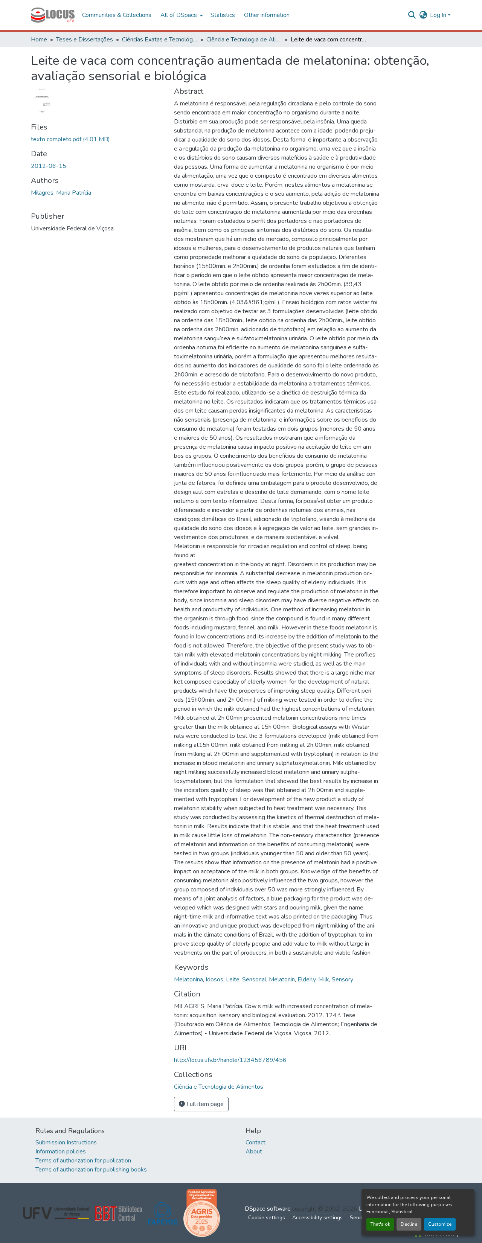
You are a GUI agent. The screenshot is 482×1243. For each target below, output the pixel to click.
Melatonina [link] (188, 979)
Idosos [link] (214, 979)
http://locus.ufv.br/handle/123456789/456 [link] (230, 1060)
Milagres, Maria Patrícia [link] (61, 193)
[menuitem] (181, 15)
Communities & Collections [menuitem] (116, 15)
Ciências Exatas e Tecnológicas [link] (159, 39)
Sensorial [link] (254, 979)
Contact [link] (255, 1142)
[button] (53, 15)
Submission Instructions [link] (66, 1142)
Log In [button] (439, 15)
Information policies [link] (60, 1151)
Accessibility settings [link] (317, 1217)
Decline (409, 1224)
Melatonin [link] (282, 979)
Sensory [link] (342, 979)
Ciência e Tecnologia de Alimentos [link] (244, 39)
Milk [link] (323, 979)
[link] (98, 139)
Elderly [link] (306, 979)
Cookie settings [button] (266, 1217)
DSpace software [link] (268, 1209)
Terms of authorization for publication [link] (83, 1160)
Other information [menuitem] (267, 15)
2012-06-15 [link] (48, 166)
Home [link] (39, 39)
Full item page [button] (204, 1104)
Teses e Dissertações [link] (84, 39)
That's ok (380, 1224)
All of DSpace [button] (178, 15)
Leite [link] (232, 979)
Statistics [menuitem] (222, 15)
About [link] (254, 1151)
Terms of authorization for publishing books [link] (91, 1169)
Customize (439, 1224)
